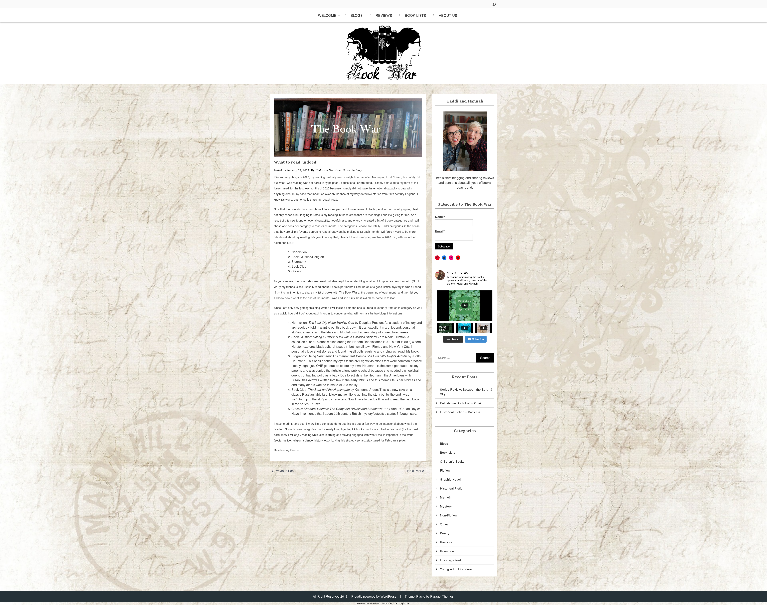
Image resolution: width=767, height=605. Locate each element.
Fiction (445, 470)
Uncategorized (450, 560)
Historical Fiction (452, 488)
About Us (448, 15)
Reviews (384, 15)
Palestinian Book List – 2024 (460, 403)
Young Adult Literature (456, 569)
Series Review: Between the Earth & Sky (466, 391)
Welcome (327, 15)
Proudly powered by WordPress (373, 596)
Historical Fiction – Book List (461, 412)
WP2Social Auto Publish (368, 603)
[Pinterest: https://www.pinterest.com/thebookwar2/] (437, 257)
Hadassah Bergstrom (328, 170)
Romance (447, 551)
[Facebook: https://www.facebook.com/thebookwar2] (444, 257)
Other (444, 524)
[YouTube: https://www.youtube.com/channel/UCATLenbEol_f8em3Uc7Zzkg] (458, 257)
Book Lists (415, 15)
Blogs (357, 15)
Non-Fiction (448, 515)
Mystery (446, 506)
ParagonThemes (442, 596)
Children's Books (452, 461)
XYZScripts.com (402, 603)
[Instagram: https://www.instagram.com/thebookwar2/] (451, 257)
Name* (440, 217)
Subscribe (478, 339)
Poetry (445, 533)
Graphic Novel (450, 479)
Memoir (445, 497)
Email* (440, 231)
